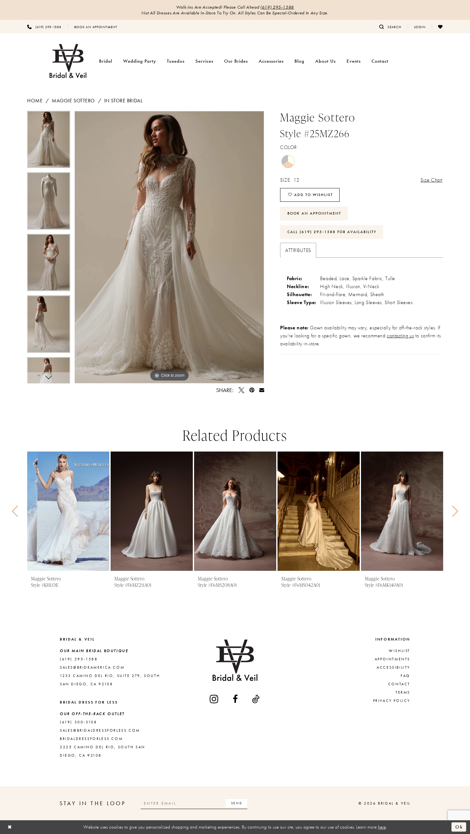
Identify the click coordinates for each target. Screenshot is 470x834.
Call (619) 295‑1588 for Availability (331, 231)
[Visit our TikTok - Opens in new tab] (256, 699)
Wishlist (399, 650)
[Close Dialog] (10, 827)
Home (35, 100)
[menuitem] (44, 26)
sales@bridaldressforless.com (100, 730)
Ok (459, 827)
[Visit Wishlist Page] (440, 26)
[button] (420, 26)
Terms (403, 692)
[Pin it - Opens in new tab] (251, 390)
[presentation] (68, 511)
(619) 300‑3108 (78, 722)
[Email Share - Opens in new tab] (261, 390)
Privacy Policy (391, 700)
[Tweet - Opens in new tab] (241, 390)
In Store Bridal (123, 100)
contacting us (400, 335)
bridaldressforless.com (91, 738)
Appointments (392, 659)
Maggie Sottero (73, 100)
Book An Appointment (314, 213)
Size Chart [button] (431, 180)
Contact (399, 684)
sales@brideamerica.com (92, 667)
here (382, 827)
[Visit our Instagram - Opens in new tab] (214, 699)
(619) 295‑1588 (277, 7)
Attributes (298, 250)
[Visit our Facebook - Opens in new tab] (236, 699)
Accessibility (393, 667)
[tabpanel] (48, 142)
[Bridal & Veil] (68, 61)
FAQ (405, 675)
